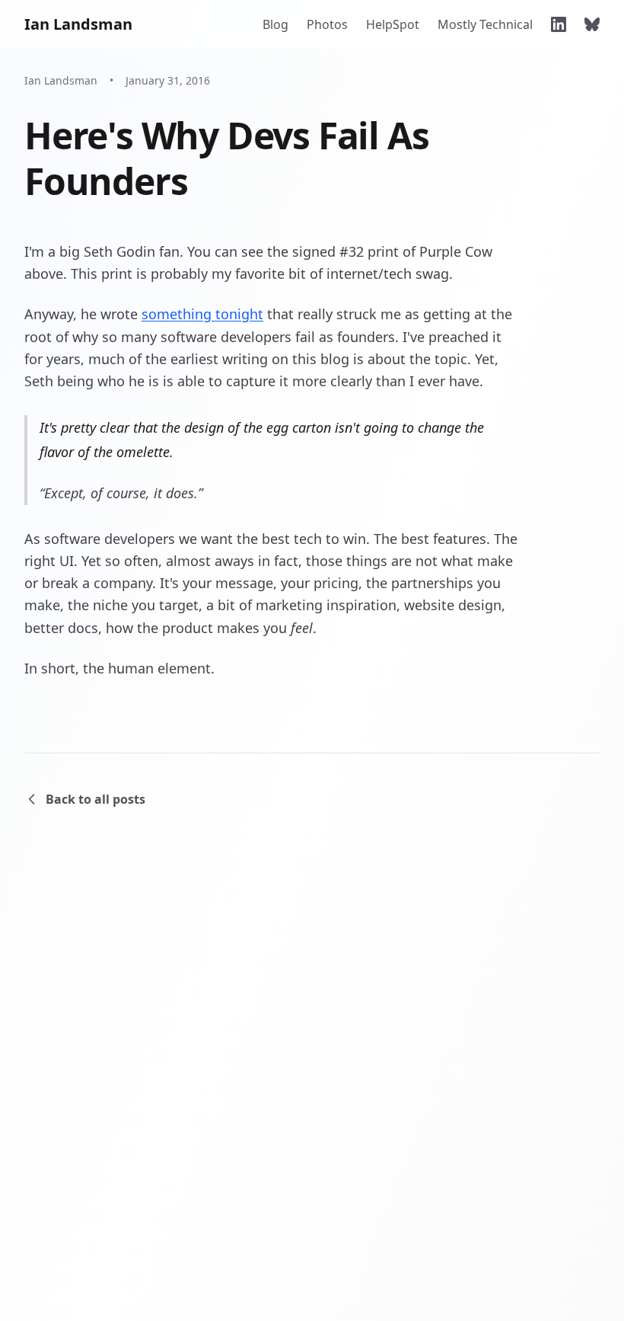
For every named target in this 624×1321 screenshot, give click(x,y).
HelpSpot (392, 24)
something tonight (202, 314)
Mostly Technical (485, 24)
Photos (327, 24)
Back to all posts (95, 799)
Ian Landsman (78, 24)
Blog (275, 24)
